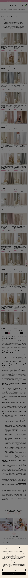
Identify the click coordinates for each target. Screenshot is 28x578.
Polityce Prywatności (7, 566)
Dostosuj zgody (14, 570)
